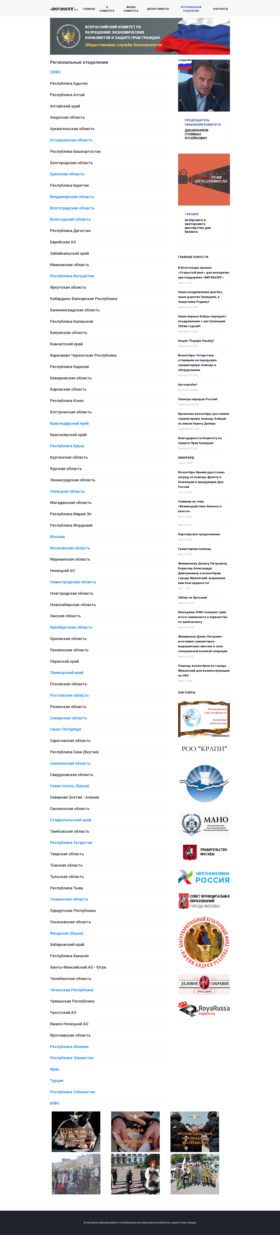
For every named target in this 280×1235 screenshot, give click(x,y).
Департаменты (158, 8)
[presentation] (63, 1178)
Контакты (220, 8)
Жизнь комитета (131, 9)
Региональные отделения (191, 9)
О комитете (107, 9)
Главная (89, 8)
